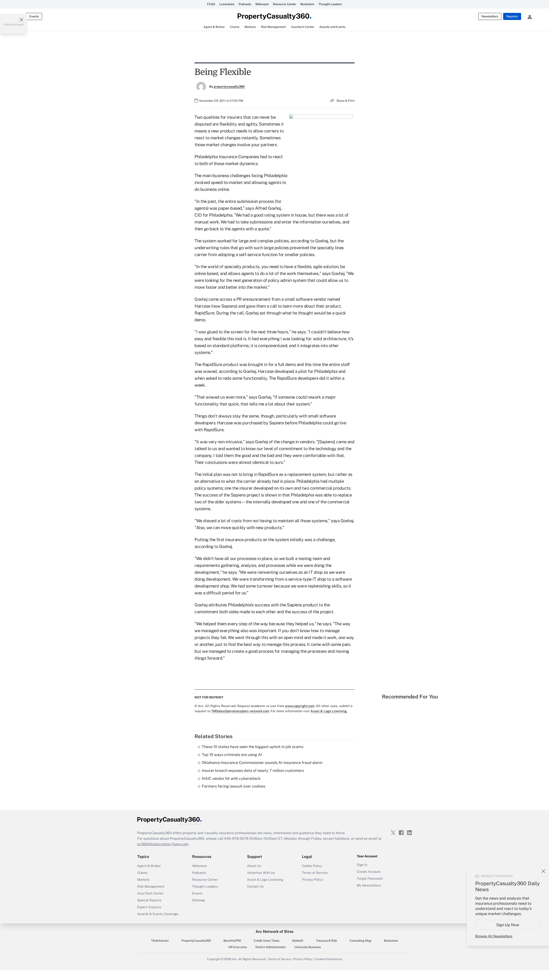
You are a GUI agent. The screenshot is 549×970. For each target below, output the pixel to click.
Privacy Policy (312, 879)
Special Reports (149, 900)
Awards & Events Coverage (157, 914)
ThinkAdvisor (160, 940)
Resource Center (284, 4)
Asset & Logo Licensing (265, 879)
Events (34, 16)
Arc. (235, 959)
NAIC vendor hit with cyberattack (231, 778)
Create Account (369, 871)
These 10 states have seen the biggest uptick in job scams (252, 746)
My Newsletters (369, 885)
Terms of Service (315, 872)
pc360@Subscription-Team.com (162, 844)
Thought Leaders (330, 4)
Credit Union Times (266, 940)
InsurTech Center (150, 893)
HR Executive (237, 947)
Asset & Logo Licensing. (329, 711)
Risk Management (150, 886)
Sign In (362, 865)
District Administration (270, 947)
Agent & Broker (149, 866)
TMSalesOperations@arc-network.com (240, 711)
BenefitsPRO (232, 940)
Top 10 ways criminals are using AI (232, 754)
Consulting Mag (360, 940)
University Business (307, 947)
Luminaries (226, 4)
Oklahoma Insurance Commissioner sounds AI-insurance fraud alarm (262, 762)
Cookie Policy (312, 866)
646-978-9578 (236, 838)
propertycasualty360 (229, 86)
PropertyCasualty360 (196, 940)
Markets (143, 879)
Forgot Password (369, 878)
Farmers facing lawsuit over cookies (233, 786)
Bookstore (307, 4)
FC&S (211, 4)
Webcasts (262, 4)
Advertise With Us (261, 872)
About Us (254, 866)
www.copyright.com (299, 706)
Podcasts (245, 4)
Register (512, 16)
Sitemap (198, 900)
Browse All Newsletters (493, 936)
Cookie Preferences (328, 959)
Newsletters (489, 16)
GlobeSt (297, 940)
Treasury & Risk (326, 940)
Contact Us (255, 886)
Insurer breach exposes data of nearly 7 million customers (253, 770)
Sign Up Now (507, 925)
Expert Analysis (149, 907)
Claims (142, 872)
